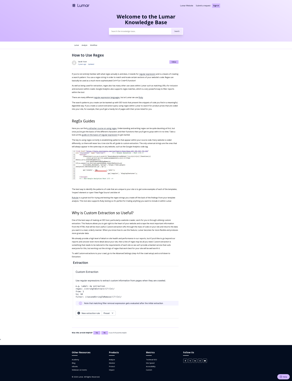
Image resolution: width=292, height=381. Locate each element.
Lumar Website (186, 5)
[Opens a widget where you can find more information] (283, 377)
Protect (112, 366)
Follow (174, 62)
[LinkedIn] (195, 361)
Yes (97, 333)
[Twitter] (190, 361)
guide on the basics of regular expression (99, 135)
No (105, 333)
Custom (149, 370)
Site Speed (150, 363)
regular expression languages (107, 97)
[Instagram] (200, 361)
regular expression (147, 74)
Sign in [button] (216, 5)
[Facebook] (185, 361)
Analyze (84, 45)
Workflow (93, 45)
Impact (111, 370)
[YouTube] (205, 361)
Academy (75, 359)
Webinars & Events (79, 370)
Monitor (112, 363)
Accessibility (150, 366)
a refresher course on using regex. (102, 128)
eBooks (75, 366)
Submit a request (203, 5)
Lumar (76, 45)
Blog (73, 363)
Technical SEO (151, 359)
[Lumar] (80, 7)
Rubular (75, 197)
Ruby (141, 97)
